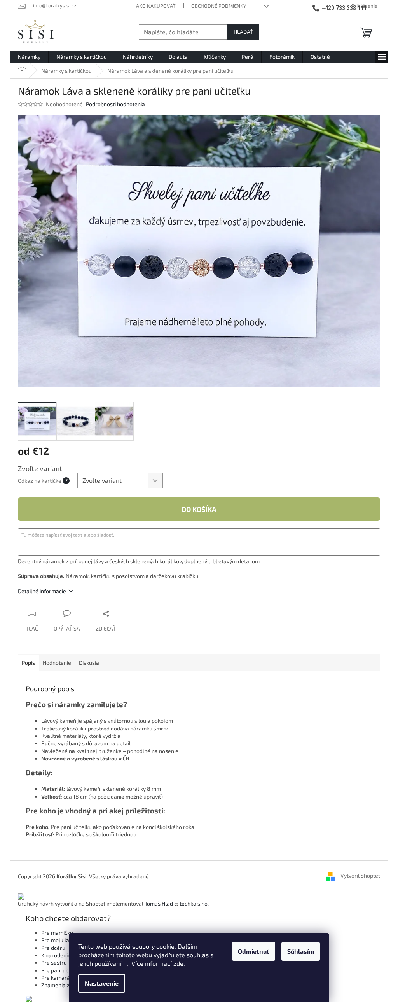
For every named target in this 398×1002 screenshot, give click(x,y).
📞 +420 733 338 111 (339, 8)
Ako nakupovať (156, 6)
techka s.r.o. (194, 903)
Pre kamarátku (59, 977)
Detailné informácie (42, 591)
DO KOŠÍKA (199, 509)
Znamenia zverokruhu (68, 985)
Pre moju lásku (59, 940)
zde (178, 963)
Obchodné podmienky (218, 6)
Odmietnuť (253, 951)
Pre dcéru (53, 947)
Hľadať (243, 31)
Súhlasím (300, 951)
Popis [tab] (28, 662)
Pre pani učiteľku (61, 970)
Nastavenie (102, 983)
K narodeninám (60, 955)
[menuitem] (29, 57)
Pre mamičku (57, 932)
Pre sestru (54, 962)
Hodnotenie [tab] (57, 662)
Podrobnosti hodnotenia (115, 104)
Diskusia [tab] (89, 662)
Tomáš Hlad (159, 903)
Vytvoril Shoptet (360, 875)
